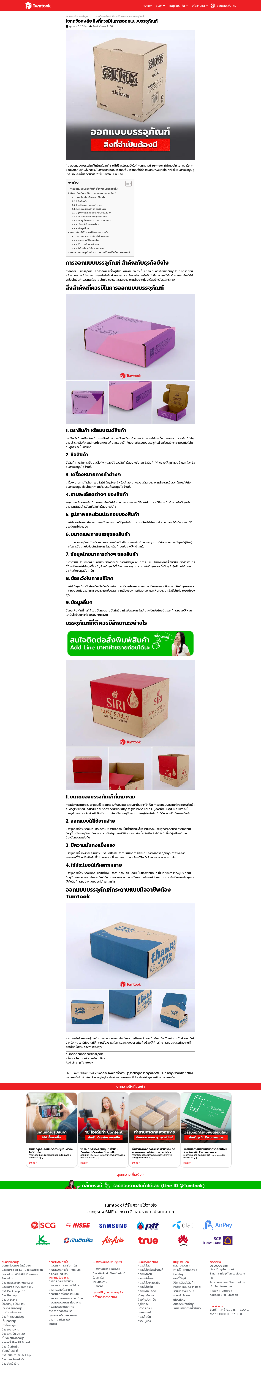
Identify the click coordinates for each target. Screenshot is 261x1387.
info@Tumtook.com (232, 1273)
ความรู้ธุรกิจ (127, 1073)
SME (68, 1073)
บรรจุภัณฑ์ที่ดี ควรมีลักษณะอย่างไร (89, 232)
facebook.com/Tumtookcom (228, 1282)
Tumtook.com (92, 1073)
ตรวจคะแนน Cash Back (187, 1287)
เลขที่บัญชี (179, 1278)
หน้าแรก (147, 6)
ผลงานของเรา (181, 1265)
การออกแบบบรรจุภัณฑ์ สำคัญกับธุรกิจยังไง (94, 189)
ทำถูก (137, 1073)
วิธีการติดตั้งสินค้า (184, 1282)
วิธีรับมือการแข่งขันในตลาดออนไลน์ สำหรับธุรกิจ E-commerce (205, 1150)
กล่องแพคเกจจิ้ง (110, 1073)
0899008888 (219, 1265)
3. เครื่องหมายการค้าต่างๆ (89, 205)
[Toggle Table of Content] (127, 184)
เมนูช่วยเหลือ (177, 6)
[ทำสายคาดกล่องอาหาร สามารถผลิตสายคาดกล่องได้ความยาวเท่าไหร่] (154, 1118)
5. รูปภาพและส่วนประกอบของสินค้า (93, 212)
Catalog (178, 1274)
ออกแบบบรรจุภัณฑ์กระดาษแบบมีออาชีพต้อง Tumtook (100, 252)
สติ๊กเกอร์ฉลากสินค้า (105, 1297)
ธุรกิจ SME (153, 1073)
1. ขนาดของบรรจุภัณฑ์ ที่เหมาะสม (92, 236)
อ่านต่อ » (33, 1163)
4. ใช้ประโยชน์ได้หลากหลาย (90, 248)
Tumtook (77, 1073)
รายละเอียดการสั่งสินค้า (187, 1308)
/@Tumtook (230, 1295)
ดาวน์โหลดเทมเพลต (185, 1270)
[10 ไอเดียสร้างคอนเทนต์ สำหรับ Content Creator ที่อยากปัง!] (103, 1118)
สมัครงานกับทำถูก (184, 1304)
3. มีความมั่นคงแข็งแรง (87, 244)
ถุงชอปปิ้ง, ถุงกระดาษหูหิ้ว (108, 1292)
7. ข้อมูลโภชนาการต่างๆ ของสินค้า (93, 220)
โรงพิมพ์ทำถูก (143, 1077)
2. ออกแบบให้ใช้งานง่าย (87, 240)
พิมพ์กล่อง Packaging (91, 1077)
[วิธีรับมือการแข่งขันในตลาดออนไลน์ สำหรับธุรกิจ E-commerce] (206, 1118)
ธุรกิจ (144, 1073)
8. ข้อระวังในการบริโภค (87, 224)
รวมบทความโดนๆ (183, 1291)
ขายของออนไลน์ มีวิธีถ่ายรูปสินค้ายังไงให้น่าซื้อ (51, 1150)
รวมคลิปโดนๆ (181, 1295)
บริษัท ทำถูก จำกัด (170, 1073)
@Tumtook (227, 1269)
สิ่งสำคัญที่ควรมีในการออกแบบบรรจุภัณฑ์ (93, 193)
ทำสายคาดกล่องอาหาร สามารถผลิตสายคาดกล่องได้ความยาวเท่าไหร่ (153, 1150)
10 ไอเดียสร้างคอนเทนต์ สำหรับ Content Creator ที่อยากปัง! (99, 1150)
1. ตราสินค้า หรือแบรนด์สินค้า (90, 197)
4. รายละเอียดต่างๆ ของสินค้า (91, 209)
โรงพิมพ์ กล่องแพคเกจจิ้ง (120, 1077)
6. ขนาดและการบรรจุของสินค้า (91, 216)
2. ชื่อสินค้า (81, 201)
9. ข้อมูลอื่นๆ (82, 228)
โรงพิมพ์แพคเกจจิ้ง (163, 1077)
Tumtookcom (223, 1286)
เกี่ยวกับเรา (198, 6)
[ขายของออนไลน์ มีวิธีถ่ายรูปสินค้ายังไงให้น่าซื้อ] (51, 1118)
